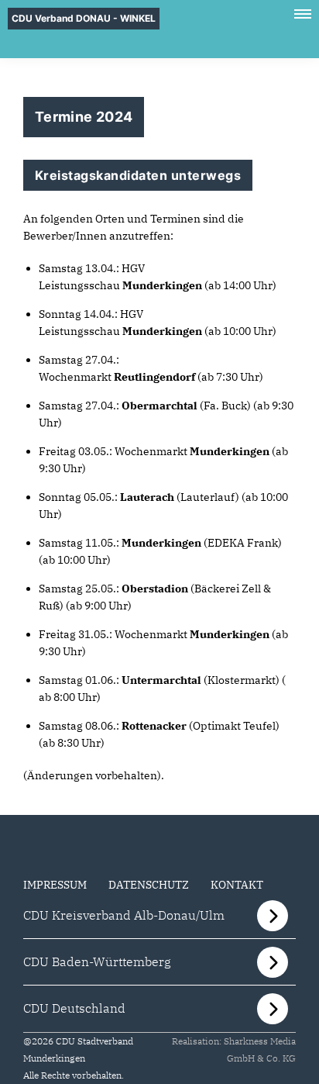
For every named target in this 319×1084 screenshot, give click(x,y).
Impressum (55, 885)
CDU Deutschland (74, 1008)
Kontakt (237, 885)
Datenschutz (148, 885)
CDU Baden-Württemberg (97, 961)
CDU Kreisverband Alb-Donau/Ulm (124, 915)
